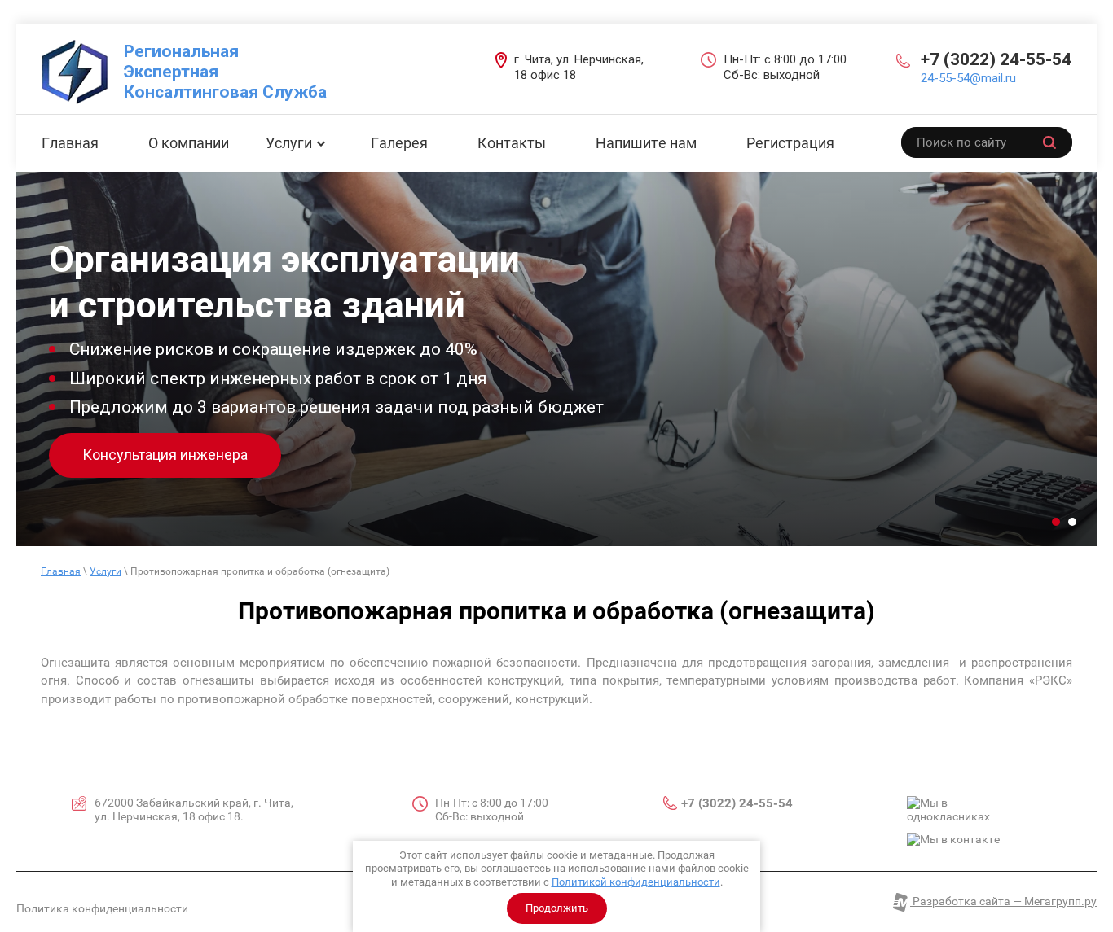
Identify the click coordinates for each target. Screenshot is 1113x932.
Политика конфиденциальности (102, 908)
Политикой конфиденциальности (636, 882)
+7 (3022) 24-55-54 (996, 59)
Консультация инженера (165, 454)
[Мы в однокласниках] (968, 810)
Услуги (105, 571)
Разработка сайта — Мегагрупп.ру (1003, 901)
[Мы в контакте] (953, 840)
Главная (61, 571)
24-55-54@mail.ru (968, 78)
